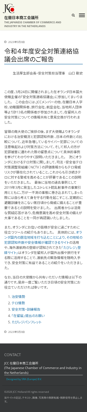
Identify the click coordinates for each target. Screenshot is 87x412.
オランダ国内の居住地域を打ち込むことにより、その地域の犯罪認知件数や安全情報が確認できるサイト (43, 237)
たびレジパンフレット (26, 322)
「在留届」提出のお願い (28, 315)
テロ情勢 (18, 303)
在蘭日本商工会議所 (21, 17)
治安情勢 (18, 296)
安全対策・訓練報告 (26, 309)
